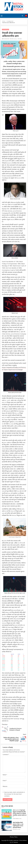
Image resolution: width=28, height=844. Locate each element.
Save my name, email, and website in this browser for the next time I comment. (14, 794)
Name (5, 775)
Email (5, 780)
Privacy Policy (13, 837)
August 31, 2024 (17, 829)
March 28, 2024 (14, 38)
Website (5, 786)
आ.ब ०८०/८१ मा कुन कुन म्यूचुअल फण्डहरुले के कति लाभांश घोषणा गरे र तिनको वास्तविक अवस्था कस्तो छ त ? (19, 813)
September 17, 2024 (17, 818)
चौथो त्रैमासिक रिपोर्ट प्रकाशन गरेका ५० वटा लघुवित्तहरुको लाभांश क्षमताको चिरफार (18, 825)
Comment (6, 754)
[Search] (22, 15)
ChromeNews (23, 840)
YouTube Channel (26, 16)
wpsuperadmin (6, 38)
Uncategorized (5, 29)
